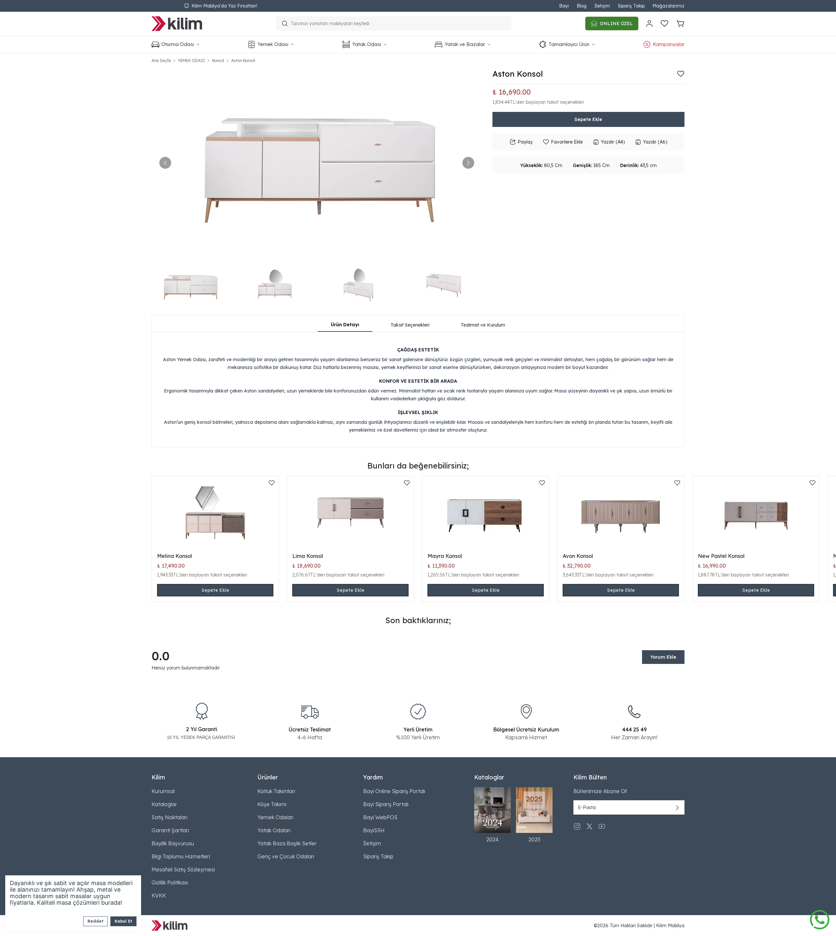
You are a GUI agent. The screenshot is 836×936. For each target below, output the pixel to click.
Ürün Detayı (345, 325)
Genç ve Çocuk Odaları (285, 856)
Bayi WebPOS (380, 817)
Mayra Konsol (444, 556)
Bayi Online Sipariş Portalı (394, 791)
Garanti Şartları (170, 830)
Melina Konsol (174, 556)
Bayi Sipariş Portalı (386, 804)
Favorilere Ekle (567, 142)
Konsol (218, 60)
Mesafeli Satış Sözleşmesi (183, 869)
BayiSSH (374, 830)
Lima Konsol (307, 556)
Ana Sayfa (161, 60)
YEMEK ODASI (191, 60)
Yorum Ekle (663, 657)
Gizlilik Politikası (170, 882)
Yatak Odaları (274, 830)
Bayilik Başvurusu (173, 843)
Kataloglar (164, 804)
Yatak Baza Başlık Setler (287, 843)
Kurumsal (163, 791)
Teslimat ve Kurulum (483, 325)
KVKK (159, 895)
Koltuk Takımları (276, 791)
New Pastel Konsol (721, 556)
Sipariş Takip (631, 6)
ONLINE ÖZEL (616, 23)
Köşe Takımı (271, 804)
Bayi (564, 6)
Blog (582, 6)
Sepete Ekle (588, 119)
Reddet (96, 921)
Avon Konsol (578, 556)
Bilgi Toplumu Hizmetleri (181, 856)
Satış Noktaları (169, 817)
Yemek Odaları (275, 817)
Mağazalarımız (668, 6)
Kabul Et (123, 921)
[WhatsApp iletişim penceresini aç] (819, 918)
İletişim (602, 6)
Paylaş (525, 142)
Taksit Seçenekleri (410, 325)
